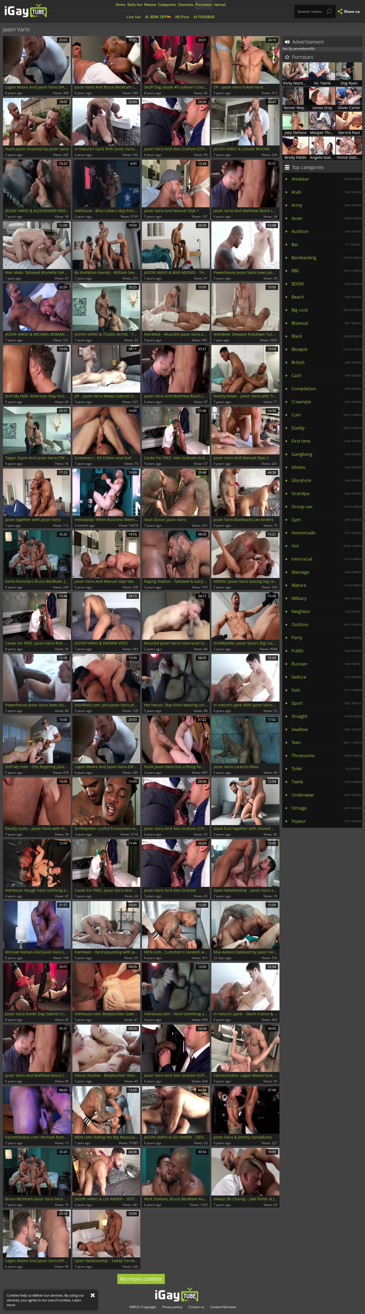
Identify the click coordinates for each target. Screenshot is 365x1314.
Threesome (327, 755)
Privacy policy (172, 1307)
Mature (327, 585)
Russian (326, 664)
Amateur (327, 179)
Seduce (326, 677)
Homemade (326, 533)
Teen (327, 742)
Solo (327, 690)
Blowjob (327, 349)
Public (326, 651)
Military (326, 598)
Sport (326, 703)
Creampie (326, 402)
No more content (141, 1278)
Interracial (327, 559)
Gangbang (326, 454)
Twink (327, 782)
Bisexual (326, 323)
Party (326, 638)
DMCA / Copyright (142, 1307)
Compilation (326, 389)
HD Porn (182, 17)
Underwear (326, 795)
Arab (326, 192)
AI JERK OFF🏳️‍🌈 (158, 17)
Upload (220, 5)
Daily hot (134, 5)
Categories (167, 5)
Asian (327, 218)
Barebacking (327, 257)
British (326, 362)
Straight (327, 716)
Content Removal (223, 1307)
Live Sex (134, 17)
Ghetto (326, 467)
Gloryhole (326, 480)
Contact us (196, 1307)
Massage (326, 572)
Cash (326, 375)
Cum (327, 415)
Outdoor (327, 624)
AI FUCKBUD (204, 17)
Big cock (327, 310)
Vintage (326, 808)
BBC (327, 271)
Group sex (327, 506)
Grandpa (326, 493)
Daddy (327, 428)
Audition (326, 231)
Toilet (326, 769)
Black (327, 336)
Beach (326, 297)
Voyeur (326, 821)
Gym (326, 520)
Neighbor (326, 611)
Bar (326, 244)
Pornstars (204, 5)
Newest (150, 5)
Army (326, 205)
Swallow (326, 729)
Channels (185, 5)
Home (120, 5)
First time (326, 441)
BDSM (327, 284)
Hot (327, 546)
